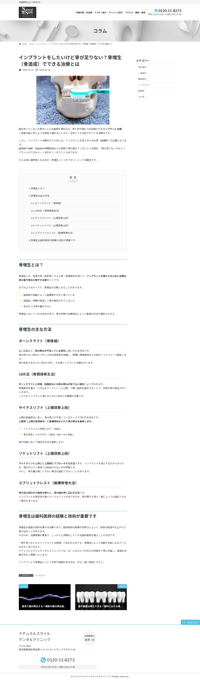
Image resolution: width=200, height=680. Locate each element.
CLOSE (73, 181)
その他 (141, 97)
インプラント (40, 575)
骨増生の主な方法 (39, 195)
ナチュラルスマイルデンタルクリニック (92, 676)
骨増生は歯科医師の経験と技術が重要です (52, 240)
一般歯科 (142, 73)
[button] (190, 622)
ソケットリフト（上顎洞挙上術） (50, 225)
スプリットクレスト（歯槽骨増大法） (53, 232)
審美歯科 (142, 79)
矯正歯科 (142, 67)
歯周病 (141, 91)
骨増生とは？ (37, 188)
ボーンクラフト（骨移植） (47, 203)
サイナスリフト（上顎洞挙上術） (50, 218)
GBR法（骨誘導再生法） (46, 210)
